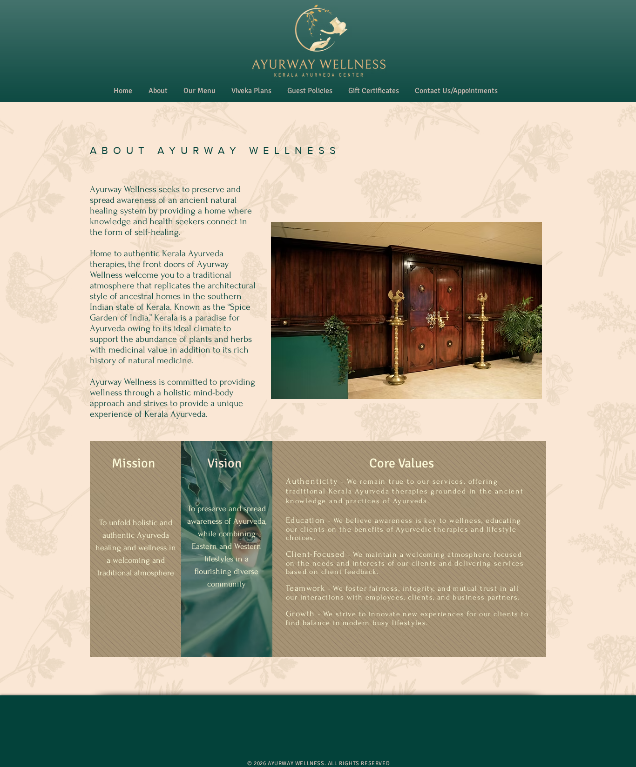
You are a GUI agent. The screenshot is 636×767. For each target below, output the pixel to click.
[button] (158, 91)
